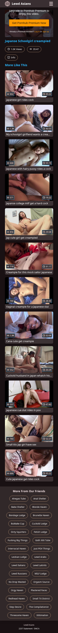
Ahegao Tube (19, 498)
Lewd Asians (21, 4)
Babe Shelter (18, 506)
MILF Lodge (41, 573)
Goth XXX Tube (42, 540)
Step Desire (15, 606)
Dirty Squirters (18, 531)
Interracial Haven (17, 548)
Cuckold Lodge (39, 523)
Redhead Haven (17, 598)
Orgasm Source (41, 581)
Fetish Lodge (40, 531)
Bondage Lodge (17, 515)
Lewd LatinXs (40, 565)
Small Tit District (41, 598)
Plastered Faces (39, 590)
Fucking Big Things (18, 540)
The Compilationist (39, 606)
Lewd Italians (18, 565)
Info (12, 57)
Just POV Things (42, 548)
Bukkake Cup (17, 523)
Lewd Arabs (40, 556)
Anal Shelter (39, 498)
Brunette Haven (41, 515)
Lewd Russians (19, 573)
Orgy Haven (17, 590)
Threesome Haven (19, 615)
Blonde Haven (39, 506)
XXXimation (42, 615)
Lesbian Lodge (19, 556)
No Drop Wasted (17, 581)
